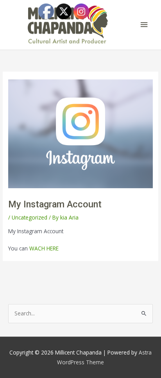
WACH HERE (44, 248)
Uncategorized (29, 217)
